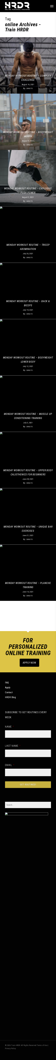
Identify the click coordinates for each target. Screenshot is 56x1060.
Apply (7, 687)
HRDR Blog (10, 697)
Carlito (29, 88)
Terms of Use (42, 1045)
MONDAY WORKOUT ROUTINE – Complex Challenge (28, 77)
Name (9, 726)
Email (9, 765)
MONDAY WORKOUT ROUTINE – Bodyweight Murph (28, 134)
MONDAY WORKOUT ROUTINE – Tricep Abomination (28, 246)
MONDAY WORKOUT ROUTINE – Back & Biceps (28, 303)
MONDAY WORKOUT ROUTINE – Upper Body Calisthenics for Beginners (28, 472)
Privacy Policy (10, 1048)
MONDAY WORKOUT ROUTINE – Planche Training (28, 585)
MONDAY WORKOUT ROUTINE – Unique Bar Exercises (28, 528)
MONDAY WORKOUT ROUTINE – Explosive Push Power (28, 190)
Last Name (13, 745)
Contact (9, 692)
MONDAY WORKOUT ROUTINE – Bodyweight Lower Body (28, 359)
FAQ (7, 682)
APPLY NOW (29, 662)
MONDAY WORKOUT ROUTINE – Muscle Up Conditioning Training (28, 416)
